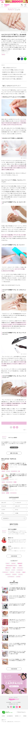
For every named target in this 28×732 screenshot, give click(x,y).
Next (25, 429)
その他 (16, 513)
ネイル (7, 52)
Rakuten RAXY (7, 5)
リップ (13, 570)
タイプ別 (18, 576)
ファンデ (20, 574)
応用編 (15, 482)
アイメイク (3, 506)
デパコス (14, 574)
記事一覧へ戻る (14, 453)
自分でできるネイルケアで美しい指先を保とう (12, 78)
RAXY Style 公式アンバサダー (11, 565)
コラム (2, 513)
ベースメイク (18, 502)
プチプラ (12, 572)
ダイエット (8, 574)
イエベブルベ (5, 572)
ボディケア (17, 506)
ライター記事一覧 (14, 447)
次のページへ (14, 423)
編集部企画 (20, 563)
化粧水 (24, 572)
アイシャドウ (20, 567)
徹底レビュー (8, 567)
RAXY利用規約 (8, 702)
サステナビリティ (17, 721)
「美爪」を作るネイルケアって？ (9, 67)
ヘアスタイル (19, 570)
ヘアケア (3, 509)
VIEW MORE (14, 556)
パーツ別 (18, 572)
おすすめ (13, 563)
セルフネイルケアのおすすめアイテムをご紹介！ (12, 76)
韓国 (14, 567)
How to (3, 54)
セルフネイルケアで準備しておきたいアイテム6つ (13, 70)
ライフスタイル (9, 482)
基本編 (7, 492)
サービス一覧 (4, 721)
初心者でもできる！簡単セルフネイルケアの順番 (12, 72)
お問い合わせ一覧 (10, 721)
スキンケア (3, 502)
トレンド (8, 471)
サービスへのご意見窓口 (16, 702)
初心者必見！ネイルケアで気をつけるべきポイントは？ (14, 74)
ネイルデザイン (14, 471)
